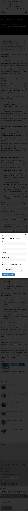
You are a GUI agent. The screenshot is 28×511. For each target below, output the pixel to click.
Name (3, 241)
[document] (14, 255)
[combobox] (14, 254)
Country (4, 252)
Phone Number (5, 257)
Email (3, 247)
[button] (26, 234)
